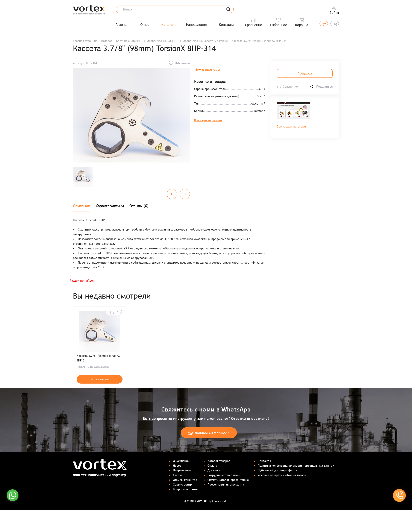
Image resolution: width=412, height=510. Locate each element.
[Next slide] (185, 194)
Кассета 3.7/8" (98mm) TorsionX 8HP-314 (98, 358)
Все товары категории (292, 126)
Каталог (167, 24)
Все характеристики (208, 120)
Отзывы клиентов (185, 479)
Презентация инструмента (226, 484)
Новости (178, 465)
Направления (196, 24)
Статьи (177, 475)
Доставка (214, 470)
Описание (81, 205)
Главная (122, 24)
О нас (144, 24)
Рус (323, 24)
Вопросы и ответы (185, 489)
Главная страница (85, 40)
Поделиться (324, 86)
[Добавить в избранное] (120, 312)
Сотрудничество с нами (224, 475)
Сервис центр (182, 484)
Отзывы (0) (138, 205)
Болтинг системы (128, 40)
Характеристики (110, 205)
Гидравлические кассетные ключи (204, 40)
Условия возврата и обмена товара (282, 475)
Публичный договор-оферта (277, 470)
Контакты (226, 24)
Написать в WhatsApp (212, 432)
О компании (181, 461)
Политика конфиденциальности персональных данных (296, 465)
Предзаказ (305, 73)
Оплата (212, 465)
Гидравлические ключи (160, 40)
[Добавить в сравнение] (112, 312)
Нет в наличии (99, 379)
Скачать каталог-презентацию (228, 479)
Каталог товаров (219, 461)
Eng (334, 24)
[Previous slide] (172, 194)
